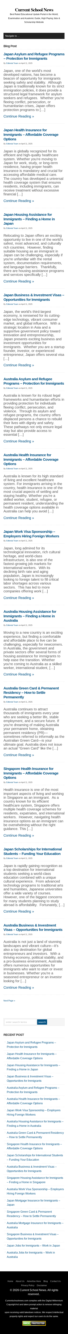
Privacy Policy (27, 1285)
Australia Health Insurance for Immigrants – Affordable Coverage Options (30, 459)
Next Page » (9, 1000)
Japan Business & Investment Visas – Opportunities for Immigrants (33, 297)
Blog (45, 1281)
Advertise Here (34, 1281)
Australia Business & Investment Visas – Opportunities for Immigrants (32, 927)
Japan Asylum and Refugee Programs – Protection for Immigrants (34, 56)
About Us (20, 1281)
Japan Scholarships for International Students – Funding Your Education (32, 851)
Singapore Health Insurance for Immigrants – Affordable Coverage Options (30, 773)
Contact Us (55, 1281)
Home (10, 1281)
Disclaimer (42, 1285)
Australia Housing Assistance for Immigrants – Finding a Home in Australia (29, 616)
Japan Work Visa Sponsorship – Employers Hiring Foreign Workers (31, 534)
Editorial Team (12, 63)
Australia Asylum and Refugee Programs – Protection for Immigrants (33, 381)
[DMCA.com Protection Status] (34, 1324)
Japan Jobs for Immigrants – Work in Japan (33, 1245)
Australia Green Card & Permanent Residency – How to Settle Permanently (31, 692)
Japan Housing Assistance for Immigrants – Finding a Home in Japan (29, 219)
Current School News (34, 9)
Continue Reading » (18, 116)
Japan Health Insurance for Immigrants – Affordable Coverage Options (30, 134)
